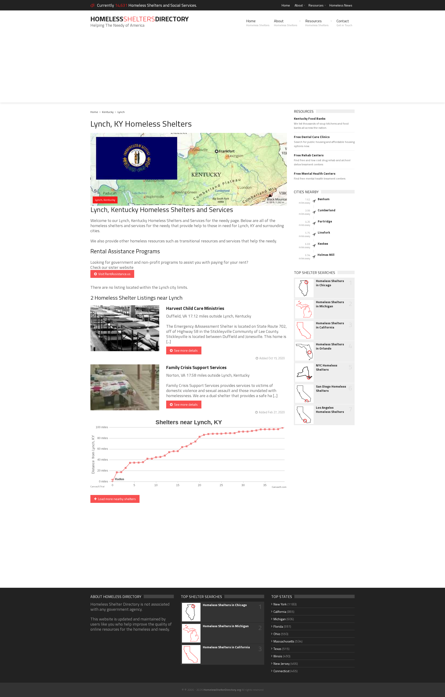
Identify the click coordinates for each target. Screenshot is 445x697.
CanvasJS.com (279, 487)
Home (286, 5)
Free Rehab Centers (309, 155)
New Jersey (281, 663)
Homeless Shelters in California (330, 325)
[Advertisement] (222, 70)
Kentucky (108, 112)
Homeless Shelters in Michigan (330, 304)
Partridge (325, 221)
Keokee (323, 243)
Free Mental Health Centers (314, 173)
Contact (344, 22)
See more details (185, 350)
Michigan (279, 619)
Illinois (277, 656)
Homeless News (340, 5)
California (279, 611)
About (299, 5)
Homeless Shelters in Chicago (330, 283)
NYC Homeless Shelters (326, 367)
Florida (278, 626)
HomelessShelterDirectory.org (222, 689)
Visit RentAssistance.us (113, 273)
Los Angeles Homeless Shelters (330, 409)
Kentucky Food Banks (309, 118)
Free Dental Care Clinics (312, 137)
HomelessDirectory (139, 18)
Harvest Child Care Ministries (195, 308)
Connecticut (281, 670)
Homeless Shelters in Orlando (330, 346)
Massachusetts (283, 641)
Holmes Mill (326, 255)
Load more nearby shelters (116, 498)
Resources (316, 5)
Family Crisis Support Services (196, 367)
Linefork (324, 232)
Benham (324, 199)
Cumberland (326, 210)
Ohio (276, 633)
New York (280, 604)
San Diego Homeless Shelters (331, 388)
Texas (277, 648)
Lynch (121, 112)
